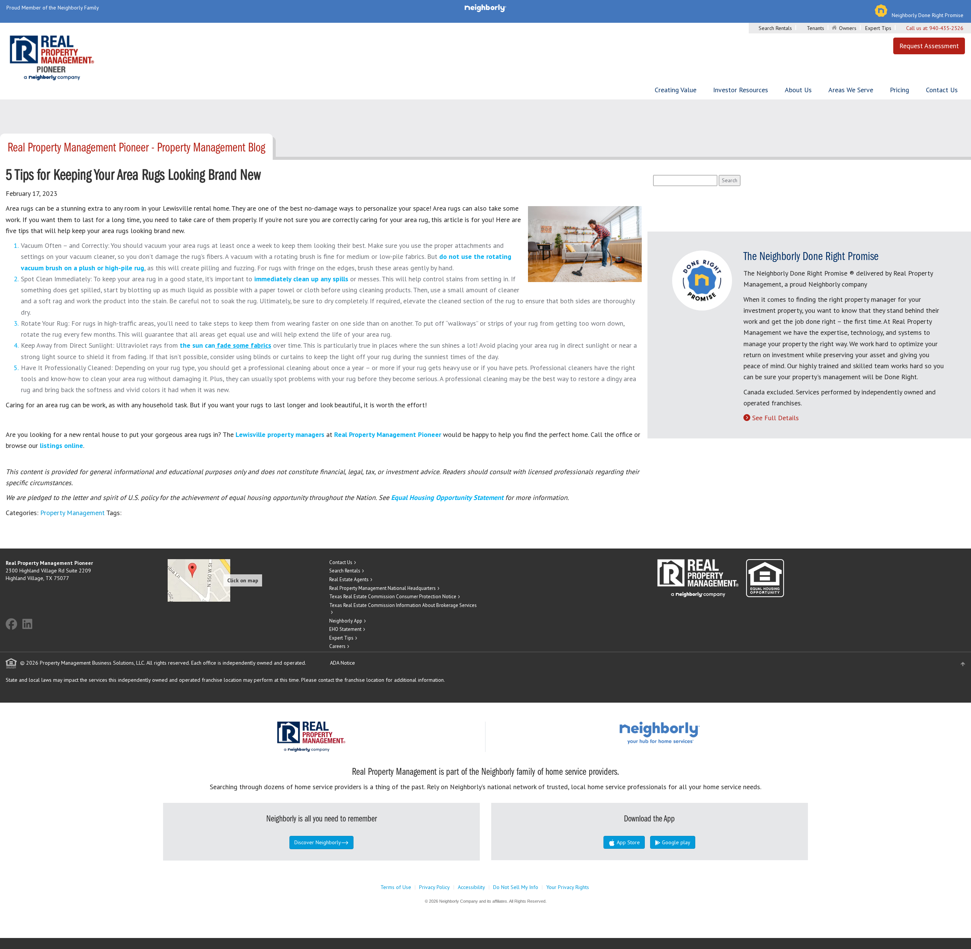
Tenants (815, 28)
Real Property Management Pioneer (387, 434)
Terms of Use (395, 887)
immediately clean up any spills (301, 278)
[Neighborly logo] (485, 7)
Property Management (72, 512)
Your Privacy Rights (567, 887)
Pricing (899, 89)
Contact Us (942, 89)
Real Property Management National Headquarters (382, 588)
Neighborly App (345, 621)
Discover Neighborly (317, 842)
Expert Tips (878, 28)
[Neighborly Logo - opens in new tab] (682, 732)
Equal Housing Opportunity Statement (448, 497)
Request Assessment (929, 45)
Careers (337, 646)
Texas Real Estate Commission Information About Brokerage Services (403, 605)
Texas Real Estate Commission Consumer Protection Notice (392, 596)
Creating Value (675, 89)
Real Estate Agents (349, 579)
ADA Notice (342, 662)
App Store (627, 842)
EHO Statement (345, 629)
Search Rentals (775, 28)
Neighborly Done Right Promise (927, 15)
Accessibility (471, 887)
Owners (847, 28)
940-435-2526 (946, 28)
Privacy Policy (434, 887)
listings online (61, 445)
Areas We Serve (850, 89)
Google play (675, 842)
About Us (798, 89)
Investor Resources (740, 89)
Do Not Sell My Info (515, 887)
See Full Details (775, 417)
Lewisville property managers (280, 434)
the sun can (225, 345)
